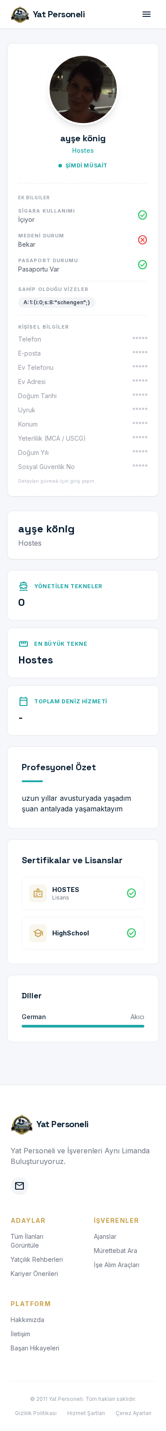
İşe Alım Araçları (116, 1264)
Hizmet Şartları (86, 1413)
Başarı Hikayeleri (35, 1348)
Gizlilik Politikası (36, 1413)
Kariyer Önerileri (34, 1273)
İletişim (20, 1334)
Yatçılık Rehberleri (37, 1259)
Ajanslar (105, 1236)
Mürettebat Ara (115, 1250)
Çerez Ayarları (133, 1413)
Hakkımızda (27, 1319)
